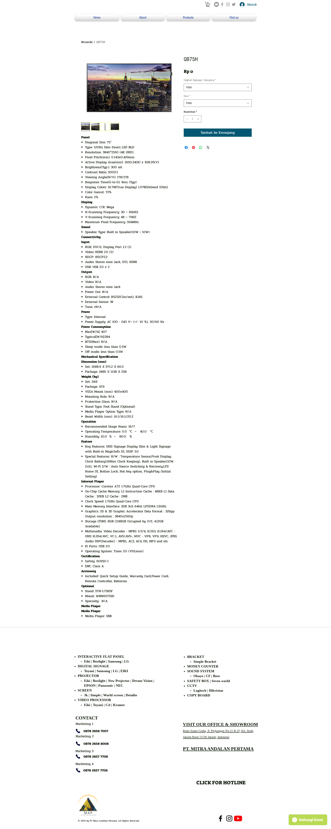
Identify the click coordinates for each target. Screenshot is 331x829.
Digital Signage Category (200, 80)
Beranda (87, 42)
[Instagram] (229, 818)
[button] (208, 4)
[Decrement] (186, 118)
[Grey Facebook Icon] (222, 4)
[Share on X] (208, 147)
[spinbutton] (192, 118)
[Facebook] (220, 818)
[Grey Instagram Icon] (227, 4)
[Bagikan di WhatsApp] (200, 147)
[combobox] (218, 87)
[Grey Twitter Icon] (233, 4)
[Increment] (198, 118)
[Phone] (77, 730)
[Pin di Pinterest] (193, 147)
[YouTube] (216, 4)
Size (187, 96)
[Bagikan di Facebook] (186, 147)
